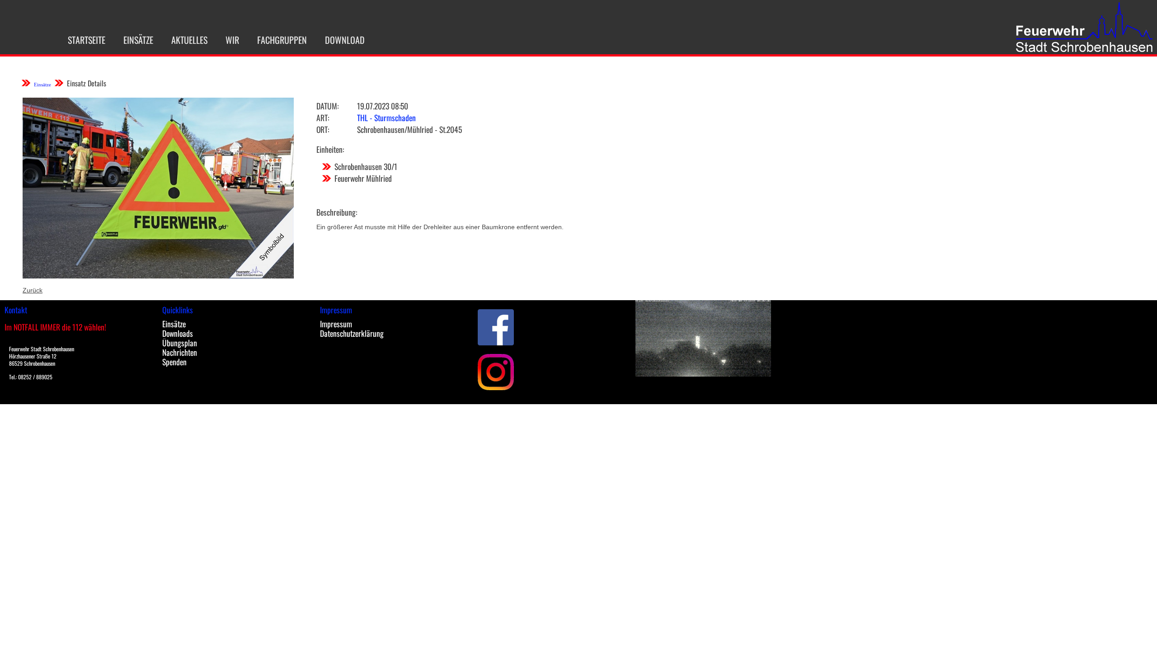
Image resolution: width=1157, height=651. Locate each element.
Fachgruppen (282, 40)
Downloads (177, 333)
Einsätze (138, 40)
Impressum (336, 324)
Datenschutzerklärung (352, 333)
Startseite (86, 40)
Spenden (174, 362)
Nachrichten (179, 352)
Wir (232, 40)
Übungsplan (179, 343)
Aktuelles (189, 40)
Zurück (32, 290)
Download (345, 40)
